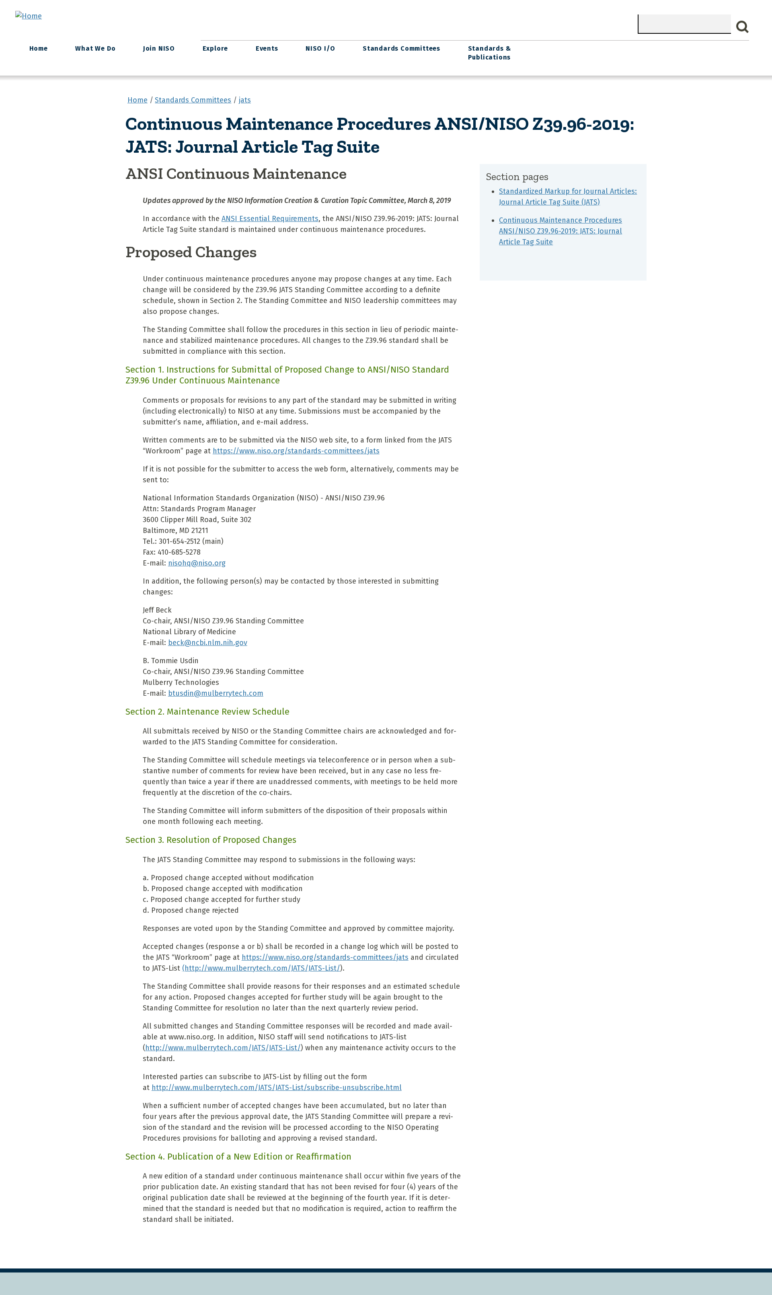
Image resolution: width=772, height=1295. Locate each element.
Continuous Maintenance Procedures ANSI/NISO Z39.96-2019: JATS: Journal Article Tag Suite (560, 231)
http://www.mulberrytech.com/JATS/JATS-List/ (223, 1047)
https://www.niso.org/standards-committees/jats (296, 451)
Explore (215, 48)
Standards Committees (401, 48)
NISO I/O (320, 48)
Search (742, 26)
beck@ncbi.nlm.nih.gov (207, 642)
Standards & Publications (489, 53)
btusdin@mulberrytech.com (215, 693)
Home (38, 48)
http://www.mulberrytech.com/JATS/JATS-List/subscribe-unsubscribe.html (277, 1087)
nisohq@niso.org (197, 563)
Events (267, 48)
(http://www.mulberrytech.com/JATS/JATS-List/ (261, 968)
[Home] (28, 16)
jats (245, 100)
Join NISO (159, 48)
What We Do (95, 48)
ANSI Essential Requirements (270, 218)
